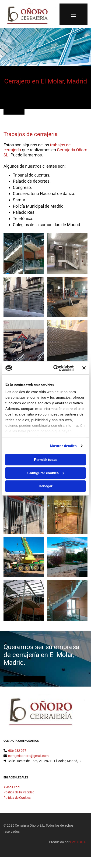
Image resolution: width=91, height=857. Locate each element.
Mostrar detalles (63, 446)
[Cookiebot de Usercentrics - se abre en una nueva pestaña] (55, 368)
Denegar (45, 486)
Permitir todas (45, 460)
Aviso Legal (12, 787)
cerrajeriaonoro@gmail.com (28, 756)
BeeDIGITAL (79, 842)
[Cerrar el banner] (84, 368)
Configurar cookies (43, 473)
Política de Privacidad (19, 792)
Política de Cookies (17, 797)
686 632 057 (17, 750)
